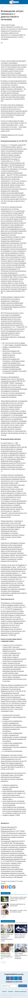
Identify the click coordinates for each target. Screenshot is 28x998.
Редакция (10, 991)
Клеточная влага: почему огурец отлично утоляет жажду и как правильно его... (18, 899)
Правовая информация (21, 991)
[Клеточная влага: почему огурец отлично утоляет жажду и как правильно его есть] (5, 899)
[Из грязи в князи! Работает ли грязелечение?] (5, 906)
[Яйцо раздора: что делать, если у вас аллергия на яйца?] (5, 912)
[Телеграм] (16, 978)
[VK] (12, 978)
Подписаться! (22, 985)
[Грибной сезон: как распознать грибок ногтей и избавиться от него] (7, 948)
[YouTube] (20, 978)
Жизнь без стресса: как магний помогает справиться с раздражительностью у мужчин (7, 937)
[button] (26, 2)
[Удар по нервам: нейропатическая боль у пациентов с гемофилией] (21, 948)
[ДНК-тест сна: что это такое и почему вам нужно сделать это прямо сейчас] (21, 928)
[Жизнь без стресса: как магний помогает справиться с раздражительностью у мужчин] (7, 928)
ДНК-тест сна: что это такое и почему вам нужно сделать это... (20, 936)
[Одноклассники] (8, 978)
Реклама (4, 991)
